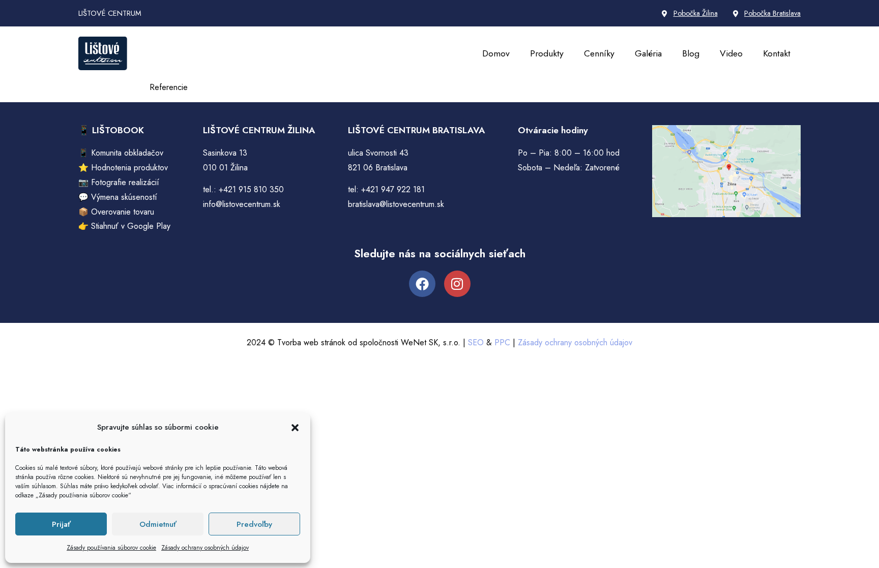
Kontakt (776, 53)
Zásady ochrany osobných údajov (205, 547)
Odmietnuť (158, 524)
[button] (295, 428)
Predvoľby (254, 524)
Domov (496, 53)
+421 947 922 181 (393, 189)
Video (731, 53)
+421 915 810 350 (251, 189)
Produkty (547, 53)
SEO (476, 342)
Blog (690, 53)
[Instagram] (457, 284)
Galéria (648, 53)
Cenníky (599, 53)
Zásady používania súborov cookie (111, 547)
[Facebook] (422, 284)
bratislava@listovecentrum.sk (396, 204)
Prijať (61, 524)
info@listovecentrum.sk (241, 204)
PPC (502, 342)
